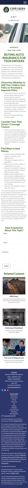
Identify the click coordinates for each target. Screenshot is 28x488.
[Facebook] (15, 17)
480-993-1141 (15, 20)
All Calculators (14, 414)
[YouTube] (13, 17)
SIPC (17, 473)
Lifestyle (14, 408)
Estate (14, 400)
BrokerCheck (18, 421)
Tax (14, 404)
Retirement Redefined (14, 328)
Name (5, 233)
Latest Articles (14, 410)
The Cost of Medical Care (14, 358)
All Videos (14, 412)
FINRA (12, 473)
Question (5, 252)
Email (5, 242)
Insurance (14, 402)
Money (14, 406)
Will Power (14, 296)
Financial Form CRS (9, 416)
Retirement (14, 396)
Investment (14, 398)
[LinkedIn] (11, 17)
